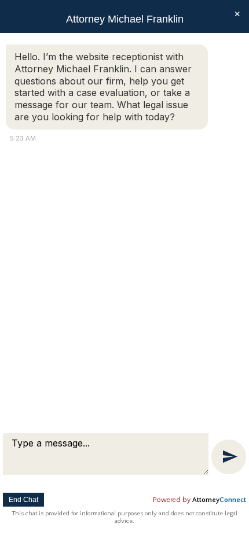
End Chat (23, 500)
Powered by (199, 500)
